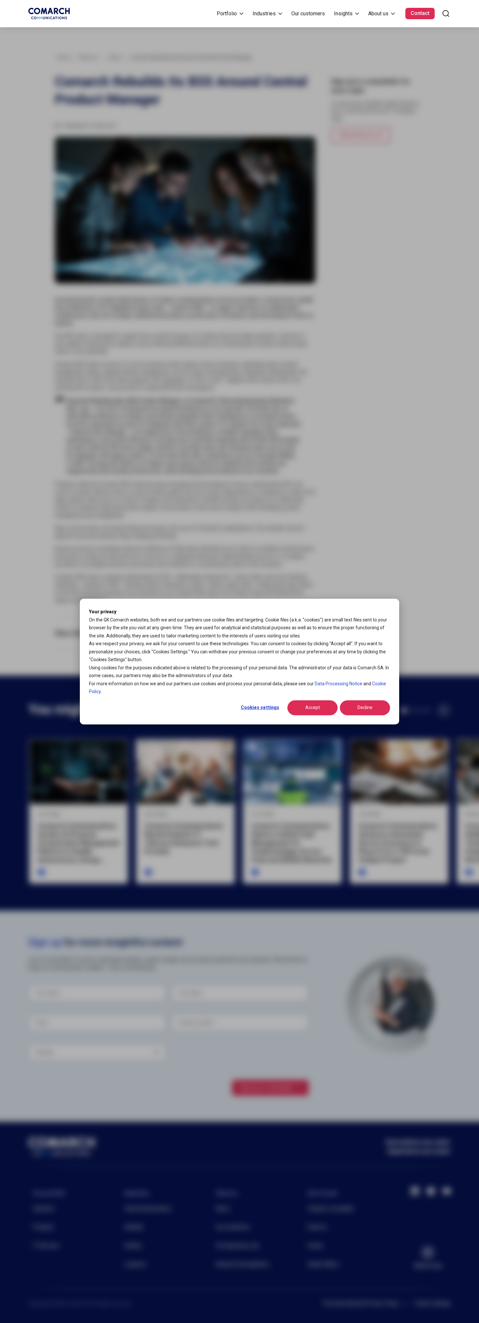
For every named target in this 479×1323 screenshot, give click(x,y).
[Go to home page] (49, 13)
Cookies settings (260, 707)
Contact (420, 13)
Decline (364, 707)
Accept (312, 707)
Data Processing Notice (338, 683)
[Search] (446, 13)
